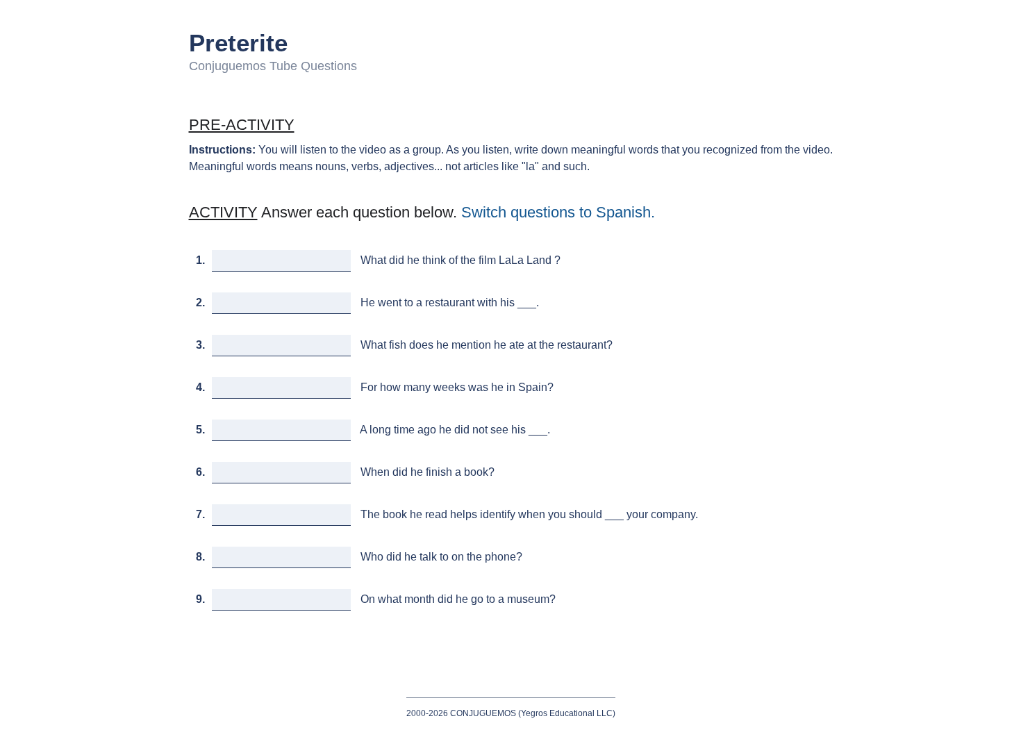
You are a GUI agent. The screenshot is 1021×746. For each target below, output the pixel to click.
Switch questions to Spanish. (558, 212)
